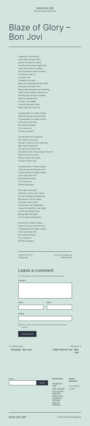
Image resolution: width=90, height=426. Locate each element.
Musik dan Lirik (45, 8)
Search (11, 379)
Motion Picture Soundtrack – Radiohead (57, 398)
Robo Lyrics (24, 257)
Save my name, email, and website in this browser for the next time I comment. (44, 326)
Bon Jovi (69, 257)
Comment (22, 280)
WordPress (77, 417)
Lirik (70, 255)
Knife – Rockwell (58, 389)
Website (21, 314)
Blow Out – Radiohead (56, 404)
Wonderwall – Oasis (57, 384)
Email (49, 302)
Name (21, 302)
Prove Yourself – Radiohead (58, 392)
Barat (66, 255)
